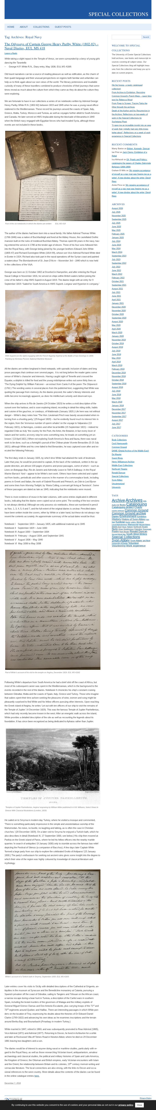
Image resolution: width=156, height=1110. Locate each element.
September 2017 (119, 416)
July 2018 (116, 391)
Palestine (138, 529)
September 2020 (119, 318)
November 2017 (119, 413)
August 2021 (117, 289)
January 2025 (118, 237)
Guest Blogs (117, 458)
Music (124, 527)
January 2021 (118, 303)
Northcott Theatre (119, 469)
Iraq (113, 522)
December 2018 (119, 373)
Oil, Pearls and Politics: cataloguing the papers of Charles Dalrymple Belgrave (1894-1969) (131, 163)
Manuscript (133, 524)
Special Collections (119, 14)
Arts (144, 501)
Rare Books (124, 532)
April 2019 (116, 362)
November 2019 (119, 340)
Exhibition (141, 516)
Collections (41, 27)
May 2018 (116, 398)
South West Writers (136, 534)
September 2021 (119, 285)
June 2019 (116, 354)
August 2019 (117, 347)
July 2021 (116, 292)
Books (123, 505)
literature (140, 522)
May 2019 (116, 358)
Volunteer (133, 543)
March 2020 (117, 332)
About (24, 27)
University (116, 487)
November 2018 (119, 376)
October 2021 (118, 281)
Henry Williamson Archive (123, 462)
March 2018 (117, 402)
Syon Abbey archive (140, 540)
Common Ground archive (129, 513)
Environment (127, 516)
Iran (147, 519)
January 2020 (118, 336)
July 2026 (116, 212)
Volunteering (119, 545)
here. (36, 1076)
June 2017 (116, 427)
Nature (130, 527)
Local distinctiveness (119, 524)
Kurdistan (120, 522)
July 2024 (116, 241)
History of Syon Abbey (133, 519)
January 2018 (118, 405)
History (116, 519)
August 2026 (117, 208)
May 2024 (116, 248)
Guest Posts (63, 27)
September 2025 (119, 219)
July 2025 (116, 223)
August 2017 (117, 420)
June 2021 (116, 296)
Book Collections (119, 440)
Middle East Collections (122, 465)
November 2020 (119, 310)
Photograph (147, 529)
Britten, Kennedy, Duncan (138, 148)
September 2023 (119, 256)
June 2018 (116, 394)
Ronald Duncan (118, 473)
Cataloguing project (123, 507)
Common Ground (119, 447)
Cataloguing (136, 504)
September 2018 (119, 384)
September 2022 (119, 263)
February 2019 (118, 369)
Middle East (117, 527)
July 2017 (116, 424)
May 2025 (116, 230)
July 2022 (116, 267)
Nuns (115, 529)
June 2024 (116, 245)
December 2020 (119, 307)
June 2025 (116, 226)
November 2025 (119, 216)
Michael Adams (144, 524)
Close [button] (139, 1105)
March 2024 (117, 252)
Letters (133, 522)
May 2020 (116, 325)
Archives (134, 500)
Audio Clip (115, 505)
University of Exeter (120, 543)
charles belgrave (118, 511)
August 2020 (117, 321)
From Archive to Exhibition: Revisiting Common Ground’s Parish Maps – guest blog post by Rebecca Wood (131, 96)
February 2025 (118, 234)
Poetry (115, 531)
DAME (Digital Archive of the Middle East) (130, 451)
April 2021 (116, 300)
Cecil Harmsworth (119, 443)
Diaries (115, 516)
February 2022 (118, 278)
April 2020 (116, 329)
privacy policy (125, 1105)
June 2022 (116, 270)
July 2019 (116, 351)
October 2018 (118, 380)
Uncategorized (118, 483)
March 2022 (117, 274)
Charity (138, 507)
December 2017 (119, 409)
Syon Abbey (117, 480)
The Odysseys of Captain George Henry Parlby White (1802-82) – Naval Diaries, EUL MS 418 (52, 46)
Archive (118, 500)
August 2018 (117, 387)
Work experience (135, 545)
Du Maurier (116, 454)
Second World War (119, 534)
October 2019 (118, 343)
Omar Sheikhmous (126, 529)
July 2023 (116, 259)
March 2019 (117, 365)
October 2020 (118, 314)
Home (10, 27)
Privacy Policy (145, 1098)
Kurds (128, 522)
